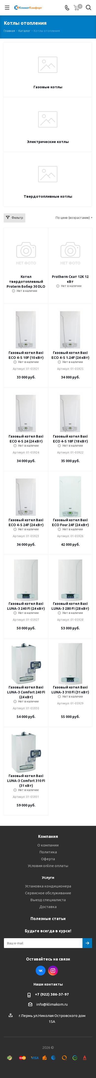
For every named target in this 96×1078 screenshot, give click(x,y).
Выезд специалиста (48, 900)
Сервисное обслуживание (48, 893)
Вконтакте (41, 970)
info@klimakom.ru (52, 1004)
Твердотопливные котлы (48, 196)
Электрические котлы (48, 142)
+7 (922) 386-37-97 (52, 994)
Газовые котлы (47, 87)
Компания (48, 836)
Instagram (53, 970)
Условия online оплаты (48, 866)
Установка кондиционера (48, 886)
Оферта (48, 859)
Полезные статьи (48, 918)
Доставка (48, 907)
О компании (48, 845)
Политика (48, 852)
